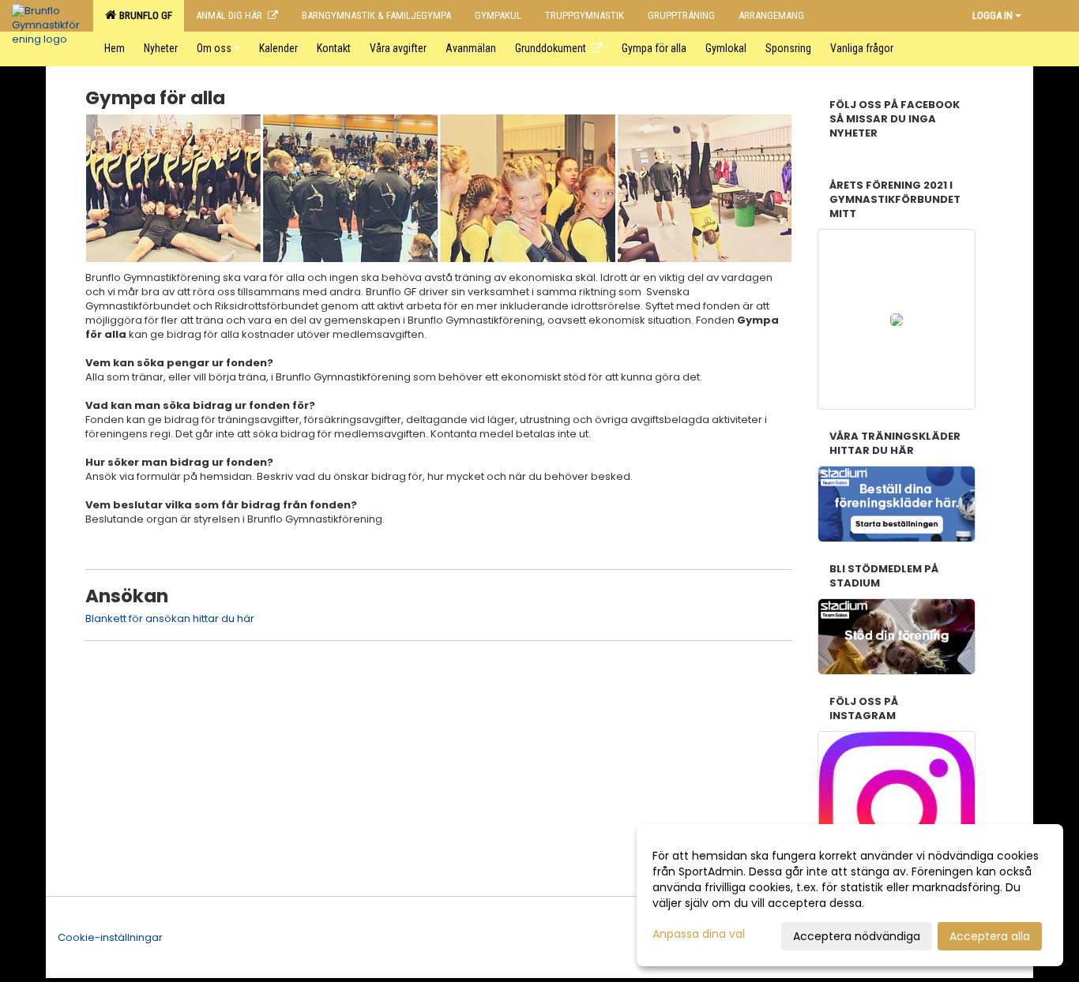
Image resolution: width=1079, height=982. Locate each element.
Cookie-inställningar (110, 937)
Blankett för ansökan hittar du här (169, 618)
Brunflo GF (143, 15)
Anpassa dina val (698, 934)
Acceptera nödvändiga (856, 936)
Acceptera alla (989, 936)
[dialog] (850, 895)
